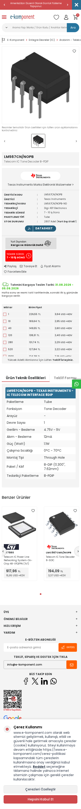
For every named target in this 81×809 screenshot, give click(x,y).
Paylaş (11, 266)
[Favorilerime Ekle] (33, 510)
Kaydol (71, 647)
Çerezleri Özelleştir (40, 789)
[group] (40, 85)
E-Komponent (15, 40)
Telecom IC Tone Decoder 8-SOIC (60, 558)
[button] (4, 4)
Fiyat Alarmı (52, 266)
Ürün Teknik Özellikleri (25, 377)
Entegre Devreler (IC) (42, 40)
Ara (73, 27)
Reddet (39, 766)
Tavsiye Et (30, 266)
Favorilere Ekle (17, 272)
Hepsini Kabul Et (41, 799)
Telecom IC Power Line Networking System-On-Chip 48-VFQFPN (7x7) (18, 560)
